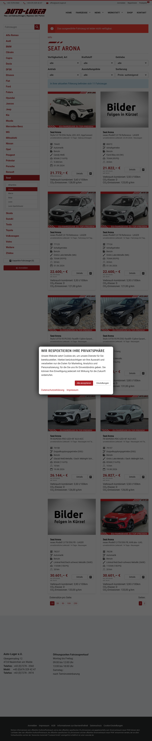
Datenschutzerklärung (52, 390)
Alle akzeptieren (84, 383)
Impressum (72, 390)
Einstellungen (102, 383)
